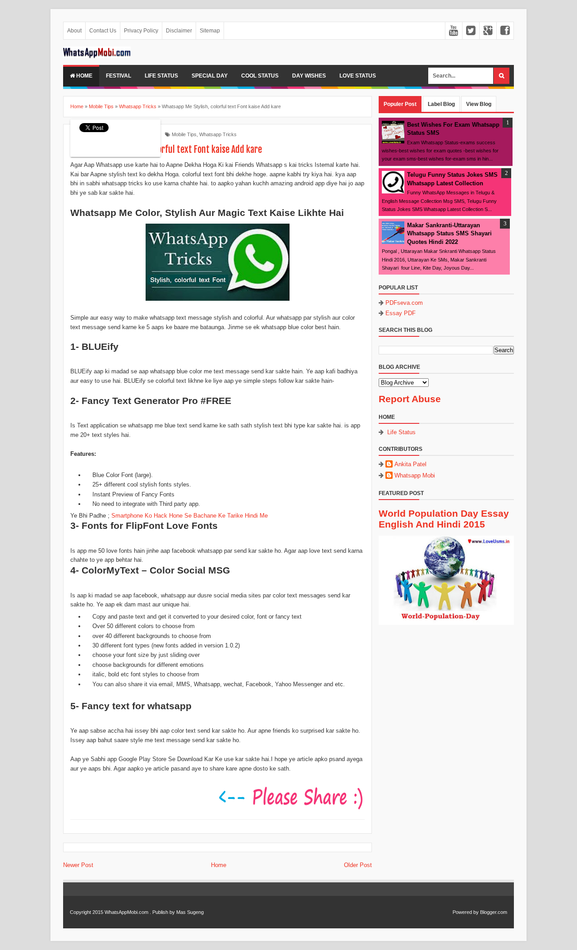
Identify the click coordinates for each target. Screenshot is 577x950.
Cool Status (260, 76)
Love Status (357, 76)
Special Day (210, 76)
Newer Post (78, 865)
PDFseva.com (404, 302)
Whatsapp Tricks (218, 134)
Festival (118, 76)
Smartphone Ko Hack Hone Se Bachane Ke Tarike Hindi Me (189, 515)
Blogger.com (493, 912)
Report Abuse (410, 399)
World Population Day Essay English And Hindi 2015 (444, 518)
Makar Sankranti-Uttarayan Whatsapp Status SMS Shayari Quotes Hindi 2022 (449, 233)
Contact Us (102, 31)
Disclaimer (179, 31)
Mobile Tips (184, 134)
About (74, 31)
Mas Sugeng (190, 912)
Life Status (161, 76)
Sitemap (210, 31)
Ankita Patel (410, 464)
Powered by (466, 912)
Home (83, 76)
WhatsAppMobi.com (126, 912)
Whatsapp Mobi (414, 475)
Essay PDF (400, 313)
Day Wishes (309, 76)
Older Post (358, 865)
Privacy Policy (141, 31)
